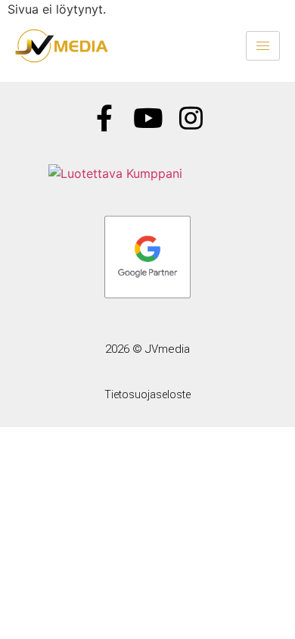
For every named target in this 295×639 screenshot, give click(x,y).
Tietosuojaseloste (147, 394)
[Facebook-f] (105, 117)
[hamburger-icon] (263, 46)
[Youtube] (148, 117)
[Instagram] (191, 117)
